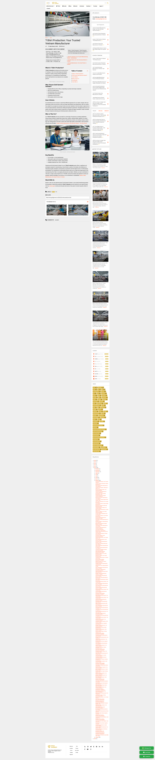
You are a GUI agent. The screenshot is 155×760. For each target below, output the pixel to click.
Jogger (105, 411)
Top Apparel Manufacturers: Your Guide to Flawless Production (57, 212)
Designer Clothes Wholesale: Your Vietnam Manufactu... (101, 626)
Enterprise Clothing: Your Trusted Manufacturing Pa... (101, 554)
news (51, 37)
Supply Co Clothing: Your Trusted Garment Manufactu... (101, 512)
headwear (95, 411)
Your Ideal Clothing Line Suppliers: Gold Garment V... (101, 624)
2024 (95, 463)
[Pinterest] (96, 746)
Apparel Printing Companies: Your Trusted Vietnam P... (101, 645)
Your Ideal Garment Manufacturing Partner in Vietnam (101, 588)
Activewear (82, 6)
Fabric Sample (95, 417)
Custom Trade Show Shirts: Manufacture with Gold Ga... (100, 679)
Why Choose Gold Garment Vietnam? (79, 75)
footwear (104, 395)
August (96, 473)
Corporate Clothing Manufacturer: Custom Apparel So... (101, 657)
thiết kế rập (104, 449)
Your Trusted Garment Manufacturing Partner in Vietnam (102, 568)
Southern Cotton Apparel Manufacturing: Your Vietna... (100, 715)
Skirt (99, 395)
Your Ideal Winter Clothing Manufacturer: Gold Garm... (100, 634)
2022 (95, 464)
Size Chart (77, 750)
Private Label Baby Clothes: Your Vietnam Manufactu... (101, 490)
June (96, 476)
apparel (104, 399)
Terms (71, 750)
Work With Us (75, 81)
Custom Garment (96, 405)
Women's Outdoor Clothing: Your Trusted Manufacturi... (101, 687)
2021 (95, 466)
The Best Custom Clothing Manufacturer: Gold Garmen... (100, 719)
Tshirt (94, 389)
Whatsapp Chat (147, 748)
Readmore (103, 167)
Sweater (101, 401)
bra (99, 397)
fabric (94, 407)
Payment (71, 754)
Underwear (95, 423)
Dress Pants (95, 401)
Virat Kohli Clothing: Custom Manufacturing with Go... (100, 536)
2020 (95, 467)
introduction (99, 403)
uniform (99, 409)
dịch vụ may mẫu (96, 433)
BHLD (105, 403)
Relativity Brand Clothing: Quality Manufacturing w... (101, 628)
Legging (99, 399)
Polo (102, 389)
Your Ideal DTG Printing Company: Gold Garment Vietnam (101, 550)
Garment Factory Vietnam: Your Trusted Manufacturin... (101, 620)
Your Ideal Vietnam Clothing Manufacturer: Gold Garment (100, 218)
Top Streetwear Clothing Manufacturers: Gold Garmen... (101, 689)
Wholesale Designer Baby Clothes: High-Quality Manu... (101, 685)
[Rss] (84, 746)
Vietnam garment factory (98, 425)
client (94, 403)
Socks (103, 405)
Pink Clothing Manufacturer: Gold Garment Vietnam (101, 677)
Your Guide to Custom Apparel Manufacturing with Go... (100, 570)
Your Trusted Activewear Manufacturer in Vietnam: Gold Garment (100, 337)
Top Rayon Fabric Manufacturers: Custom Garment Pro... (101, 528)
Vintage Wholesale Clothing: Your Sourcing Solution (101, 508)
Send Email (147, 752)
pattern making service (97, 445)
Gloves (94, 419)
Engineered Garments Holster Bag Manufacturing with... (101, 506)
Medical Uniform (96, 413)
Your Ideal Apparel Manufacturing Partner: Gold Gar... (101, 592)
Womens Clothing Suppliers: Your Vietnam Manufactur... (101, 673)
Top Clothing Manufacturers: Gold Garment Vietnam (101, 540)
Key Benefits (74, 80)
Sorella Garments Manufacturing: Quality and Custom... (101, 600)
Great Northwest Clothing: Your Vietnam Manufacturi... (101, 691)
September (97, 471)
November (97, 470)
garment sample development (99, 437)
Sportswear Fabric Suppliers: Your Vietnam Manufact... (101, 705)
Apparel (101, 6)
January (97, 737)
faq (98, 389)
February (97, 480)
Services (94, 397)
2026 (95, 460)
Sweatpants (95, 421)
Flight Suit (102, 417)
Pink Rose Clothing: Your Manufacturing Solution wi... (100, 701)
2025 (95, 461)
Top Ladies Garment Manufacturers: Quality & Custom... (101, 542)
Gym (98, 393)
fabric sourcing (96, 435)
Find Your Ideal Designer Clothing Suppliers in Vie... (101, 632)
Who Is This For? (75, 78)
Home (46, 37)
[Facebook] (84, 749)
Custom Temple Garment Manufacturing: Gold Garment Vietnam (100, 279)
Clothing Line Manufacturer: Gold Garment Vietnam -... (101, 630)
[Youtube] (87, 749)
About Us (71, 746)
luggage (94, 409)
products (103, 393)
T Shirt (58, 6)
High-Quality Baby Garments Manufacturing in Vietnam (100, 552)
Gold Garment (50, 6)
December (97, 468)
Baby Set (94, 415)
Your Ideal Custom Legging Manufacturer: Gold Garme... (100, 663)
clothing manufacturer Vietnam (99, 429)
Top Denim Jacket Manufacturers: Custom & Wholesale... (101, 492)
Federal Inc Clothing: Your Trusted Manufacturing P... (101, 556)
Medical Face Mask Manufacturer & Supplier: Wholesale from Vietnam (100, 178)
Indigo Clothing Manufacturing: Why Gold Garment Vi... (101, 604)
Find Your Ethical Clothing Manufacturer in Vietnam (100, 560)
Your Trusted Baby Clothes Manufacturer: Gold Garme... (100, 699)
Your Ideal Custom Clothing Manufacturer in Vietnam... (100, 594)
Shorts (94, 395)
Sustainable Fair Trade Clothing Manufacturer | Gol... (101, 647)
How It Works (75, 76)
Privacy (77, 748)
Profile (77, 752)
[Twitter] (91, 746)
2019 (95, 738)
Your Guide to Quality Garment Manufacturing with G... (101, 614)
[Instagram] (90, 749)
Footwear (95, 6)
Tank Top (103, 407)
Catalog (71, 752)
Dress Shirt (104, 397)
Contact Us (147, 756)
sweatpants (103, 447)
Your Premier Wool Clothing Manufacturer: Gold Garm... (100, 649)
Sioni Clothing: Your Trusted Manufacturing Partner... (100, 707)
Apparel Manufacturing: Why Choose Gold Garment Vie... (102, 572)
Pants (99, 419)
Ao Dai (102, 413)
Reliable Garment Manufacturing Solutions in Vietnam (101, 574)
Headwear (88, 6)
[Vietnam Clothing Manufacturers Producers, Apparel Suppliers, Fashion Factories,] (55, 3)
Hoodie (64, 6)
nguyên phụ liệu (96, 443)
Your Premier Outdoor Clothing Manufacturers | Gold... (101, 695)
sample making (96, 447)
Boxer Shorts (101, 415)
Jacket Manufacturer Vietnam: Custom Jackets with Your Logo (100, 318)
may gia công (95, 439)
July (96, 474)
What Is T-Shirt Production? (77, 73)
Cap (70, 6)
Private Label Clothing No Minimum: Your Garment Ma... (101, 729)
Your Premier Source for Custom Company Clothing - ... (101, 655)
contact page (52, 186)
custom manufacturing (97, 431)
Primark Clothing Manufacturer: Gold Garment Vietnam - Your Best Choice (71, 123)
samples (100, 387)
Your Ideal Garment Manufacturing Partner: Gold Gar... (101, 576)
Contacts (48, 8)
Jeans (100, 411)
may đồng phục (96, 391)
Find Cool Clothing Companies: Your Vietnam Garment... (102, 667)
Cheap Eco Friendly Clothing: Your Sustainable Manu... (101, 651)
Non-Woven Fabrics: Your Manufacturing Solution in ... (100, 731)
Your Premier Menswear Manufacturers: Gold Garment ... (101, 530)
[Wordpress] (88, 746)
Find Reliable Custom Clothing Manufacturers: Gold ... (101, 494)
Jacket (75, 6)
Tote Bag (101, 421)
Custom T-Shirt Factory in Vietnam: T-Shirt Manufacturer (100, 159)
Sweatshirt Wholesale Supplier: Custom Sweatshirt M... (101, 496)
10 (94, 333)
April (96, 477)
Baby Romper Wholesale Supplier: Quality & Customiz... (101, 524)
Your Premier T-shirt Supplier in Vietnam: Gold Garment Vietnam (76, 212)
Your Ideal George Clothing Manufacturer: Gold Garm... (100, 733)
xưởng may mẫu (96, 451)
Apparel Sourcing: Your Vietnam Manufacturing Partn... (101, 562)
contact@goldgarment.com (101, 18)
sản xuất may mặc (96, 449)
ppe (98, 407)
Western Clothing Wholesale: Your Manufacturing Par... (101, 675)
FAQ (77, 746)
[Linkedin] (99, 746)
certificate (95, 427)
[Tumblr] (93, 746)
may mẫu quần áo (96, 441)
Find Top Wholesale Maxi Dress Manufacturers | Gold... (101, 518)
